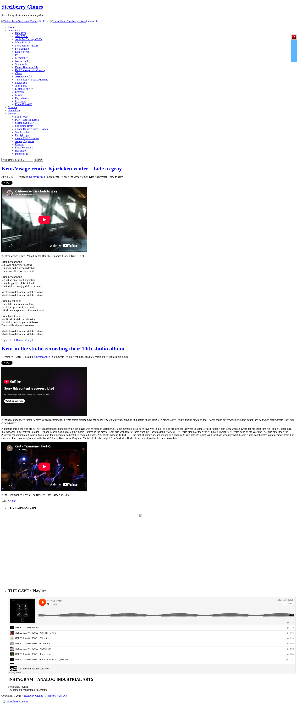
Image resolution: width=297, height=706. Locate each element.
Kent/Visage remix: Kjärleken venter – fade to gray (61, 168)
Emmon (19, 91)
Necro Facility (23, 61)
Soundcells (21, 64)
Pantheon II (21, 153)
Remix (19, 340)
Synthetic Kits (22, 132)
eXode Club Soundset (27, 138)
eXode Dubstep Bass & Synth (31, 129)
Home (11, 27)
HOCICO (20, 33)
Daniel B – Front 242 (26, 67)
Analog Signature (24, 141)
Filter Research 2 (24, 147)
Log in (24, 701)
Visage (28, 340)
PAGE (18, 54)
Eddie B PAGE (23, 104)
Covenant (20, 101)
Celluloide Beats (24, 125)
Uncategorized (37, 176)
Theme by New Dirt (56, 695)
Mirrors (19, 95)
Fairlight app (22, 135)
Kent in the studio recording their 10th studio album (62, 348)
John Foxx (21, 85)
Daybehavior (22, 98)
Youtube (12, 107)
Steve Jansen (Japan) (26, 45)
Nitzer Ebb (21, 82)
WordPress (12, 701)
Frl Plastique (22, 48)
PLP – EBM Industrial (27, 119)
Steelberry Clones (22, 7)
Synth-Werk (21, 116)
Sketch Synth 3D (24, 122)
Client (18, 73)
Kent (12, 340)
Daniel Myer (22, 51)
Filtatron (19, 144)
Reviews (13, 113)
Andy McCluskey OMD (28, 39)
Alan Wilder (21, 36)
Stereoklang (14, 110)
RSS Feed (42, 21)
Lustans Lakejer (23, 88)
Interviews (14, 30)
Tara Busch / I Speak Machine (31, 79)
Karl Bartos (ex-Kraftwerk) (30, 70)
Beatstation (21, 150)
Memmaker (21, 57)
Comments (92, 21)
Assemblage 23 (23, 76)
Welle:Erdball (22, 42)
